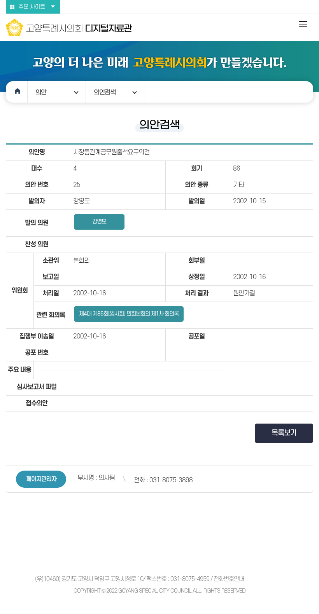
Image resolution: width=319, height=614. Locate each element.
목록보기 (284, 433)
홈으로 (17, 92)
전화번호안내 (229, 579)
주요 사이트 (31, 6)
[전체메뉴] (303, 24)
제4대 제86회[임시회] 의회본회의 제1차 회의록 (129, 313)
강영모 (99, 221)
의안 (40, 92)
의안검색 (105, 92)
